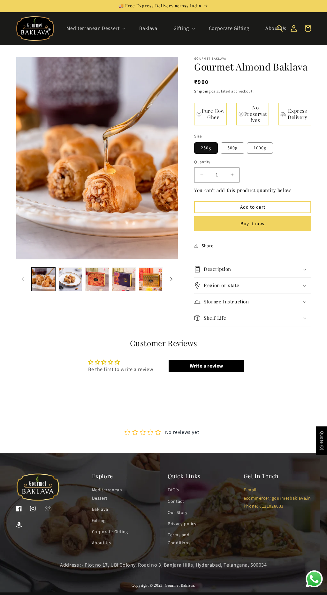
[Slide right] (171, 279)
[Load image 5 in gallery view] (151, 279)
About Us (101, 543)
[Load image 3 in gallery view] (97, 279)
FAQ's (173, 490)
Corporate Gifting (110, 532)
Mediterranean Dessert (107, 494)
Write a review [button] (206, 365)
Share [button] (207, 246)
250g (206, 148)
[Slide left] (23, 279)
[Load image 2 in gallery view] (70, 279)
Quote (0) (321, 440)
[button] (95, 28)
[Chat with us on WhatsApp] (314, 587)
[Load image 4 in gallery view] (124, 279)
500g (232, 148)
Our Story (177, 512)
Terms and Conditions (179, 539)
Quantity (202, 162)
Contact (176, 501)
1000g (260, 148)
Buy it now (252, 223)
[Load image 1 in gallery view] (43, 279)
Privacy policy (182, 524)
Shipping (202, 91)
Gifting (99, 520)
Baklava (100, 509)
